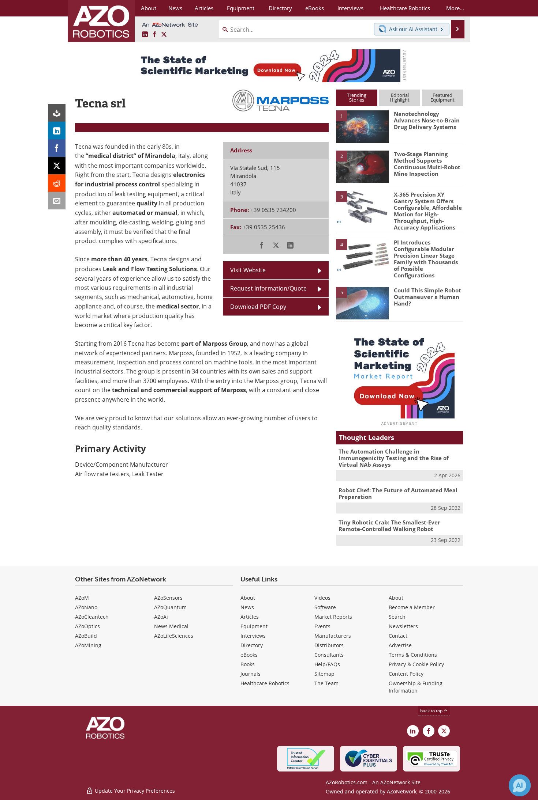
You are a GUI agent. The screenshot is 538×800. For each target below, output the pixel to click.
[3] (362, 206)
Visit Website (248, 270)
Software (325, 607)
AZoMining (88, 645)
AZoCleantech (92, 616)
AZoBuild (86, 635)
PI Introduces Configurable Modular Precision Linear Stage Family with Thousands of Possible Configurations (426, 259)
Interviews (253, 635)
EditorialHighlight (400, 97)
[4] (362, 254)
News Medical (171, 626)
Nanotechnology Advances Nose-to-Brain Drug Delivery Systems (427, 120)
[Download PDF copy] (57, 113)
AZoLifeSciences (173, 635)
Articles (249, 616)
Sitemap (324, 673)
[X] (57, 165)
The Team (326, 683)
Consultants (329, 654)
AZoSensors (168, 597)
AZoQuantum (170, 607)
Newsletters (403, 626)
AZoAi (161, 616)
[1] (362, 126)
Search (397, 616)
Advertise (400, 645)
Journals (250, 673)
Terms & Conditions (413, 654)
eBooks (249, 654)
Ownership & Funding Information (415, 687)
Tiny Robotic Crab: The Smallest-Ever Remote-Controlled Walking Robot (389, 525)
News (247, 607)
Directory (251, 645)
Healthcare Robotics (264, 683)
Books (247, 664)
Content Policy (406, 673)
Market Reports (333, 616)
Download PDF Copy (258, 306)
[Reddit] (57, 183)
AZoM (82, 597)
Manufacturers (332, 635)
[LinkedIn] (57, 130)
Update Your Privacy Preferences (134, 790)
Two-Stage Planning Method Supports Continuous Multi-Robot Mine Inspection (427, 163)
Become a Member (412, 607)
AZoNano (86, 607)
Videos (322, 597)
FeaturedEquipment (442, 97)
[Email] (57, 200)
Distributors (329, 645)
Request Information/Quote (268, 288)
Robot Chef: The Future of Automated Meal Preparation (398, 493)
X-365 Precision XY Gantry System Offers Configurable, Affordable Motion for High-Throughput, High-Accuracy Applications (428, 211)
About (247, 597)
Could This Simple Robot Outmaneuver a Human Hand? (427, 297)
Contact (398, 635)
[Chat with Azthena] (520, 785)
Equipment (254, 626)
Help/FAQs (327, 664)
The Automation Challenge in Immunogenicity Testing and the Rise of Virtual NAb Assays (394, 458)
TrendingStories (356, 97)
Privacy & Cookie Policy (416, 664)
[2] (362, 166)
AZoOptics (87, 626)
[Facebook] (57, 148)
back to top (432, 710)
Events (322, 626)
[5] (362, 302)
